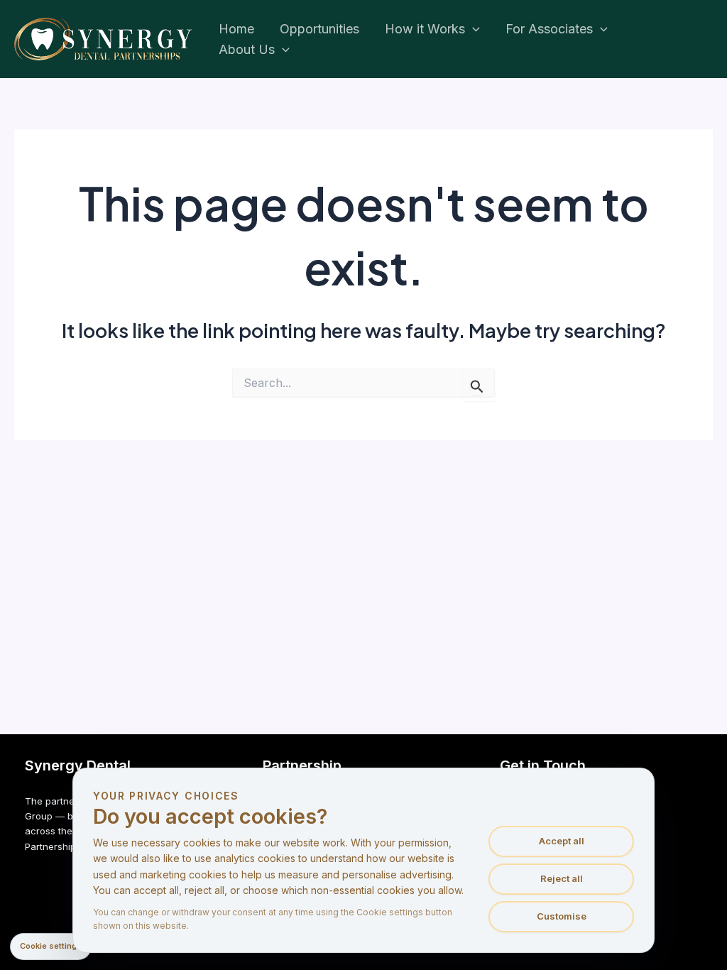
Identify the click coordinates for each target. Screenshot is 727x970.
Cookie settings (51, 946)
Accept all (561, 840)
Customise (561, 916)
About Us (247, 49)
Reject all (561, 878)
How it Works (425, 28)
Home (236, 28)
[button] (472, 29)
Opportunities (319, 28)
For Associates (549, 28)
